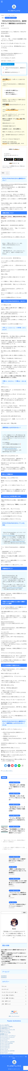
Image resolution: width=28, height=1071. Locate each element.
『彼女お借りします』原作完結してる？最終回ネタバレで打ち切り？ (17, 786)
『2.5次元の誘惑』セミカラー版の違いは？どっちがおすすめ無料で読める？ (18, 882)
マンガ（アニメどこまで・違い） (10, 992)
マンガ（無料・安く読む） (8, 998)
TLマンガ (4, 986)
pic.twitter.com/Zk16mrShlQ (17, 541)
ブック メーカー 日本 (5, 1032)
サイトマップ (4, 1056)
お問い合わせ (11, 1056)
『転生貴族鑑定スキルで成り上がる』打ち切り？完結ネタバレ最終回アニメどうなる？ (17, 830)
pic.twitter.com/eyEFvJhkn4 (9, 448)
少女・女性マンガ (6, 1001)
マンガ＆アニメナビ (14, 11)
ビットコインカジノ (5, 1038)
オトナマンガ (5, 989)
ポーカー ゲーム (4, 1049)
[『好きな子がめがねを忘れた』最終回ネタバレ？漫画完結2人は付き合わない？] (15, 765)
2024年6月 (4, 976)
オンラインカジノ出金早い (6, 1026)
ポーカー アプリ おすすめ (6, 1043)
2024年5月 (4, 977)
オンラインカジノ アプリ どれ (7, 1029)
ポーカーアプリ (4, 1040)
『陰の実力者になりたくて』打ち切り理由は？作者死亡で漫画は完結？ (17, 808)
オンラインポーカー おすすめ (7, 1041)
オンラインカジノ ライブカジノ (8, 1035)
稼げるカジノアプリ (5, 1031)
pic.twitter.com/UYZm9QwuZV (15, 587)
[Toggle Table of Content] (6, 173)
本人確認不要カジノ (5, 1028)
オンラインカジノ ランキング (7, 1037)
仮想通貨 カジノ (4, 1034)
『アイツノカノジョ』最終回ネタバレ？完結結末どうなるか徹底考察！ (17, 894)
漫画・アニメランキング (14, 1016)
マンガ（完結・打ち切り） (7, 770)
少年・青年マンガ (6, 1004)
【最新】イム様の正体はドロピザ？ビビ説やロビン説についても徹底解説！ (17, 870)
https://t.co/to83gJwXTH (8, 535)
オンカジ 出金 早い (4, 1025)
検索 (24, 912)
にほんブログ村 (14, 1013)
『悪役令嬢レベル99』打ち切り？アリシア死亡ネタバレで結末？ (17, 797)
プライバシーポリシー (19, 1056)
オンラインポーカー (5, 1044)
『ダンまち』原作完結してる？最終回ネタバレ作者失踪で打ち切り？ (17, 819)
